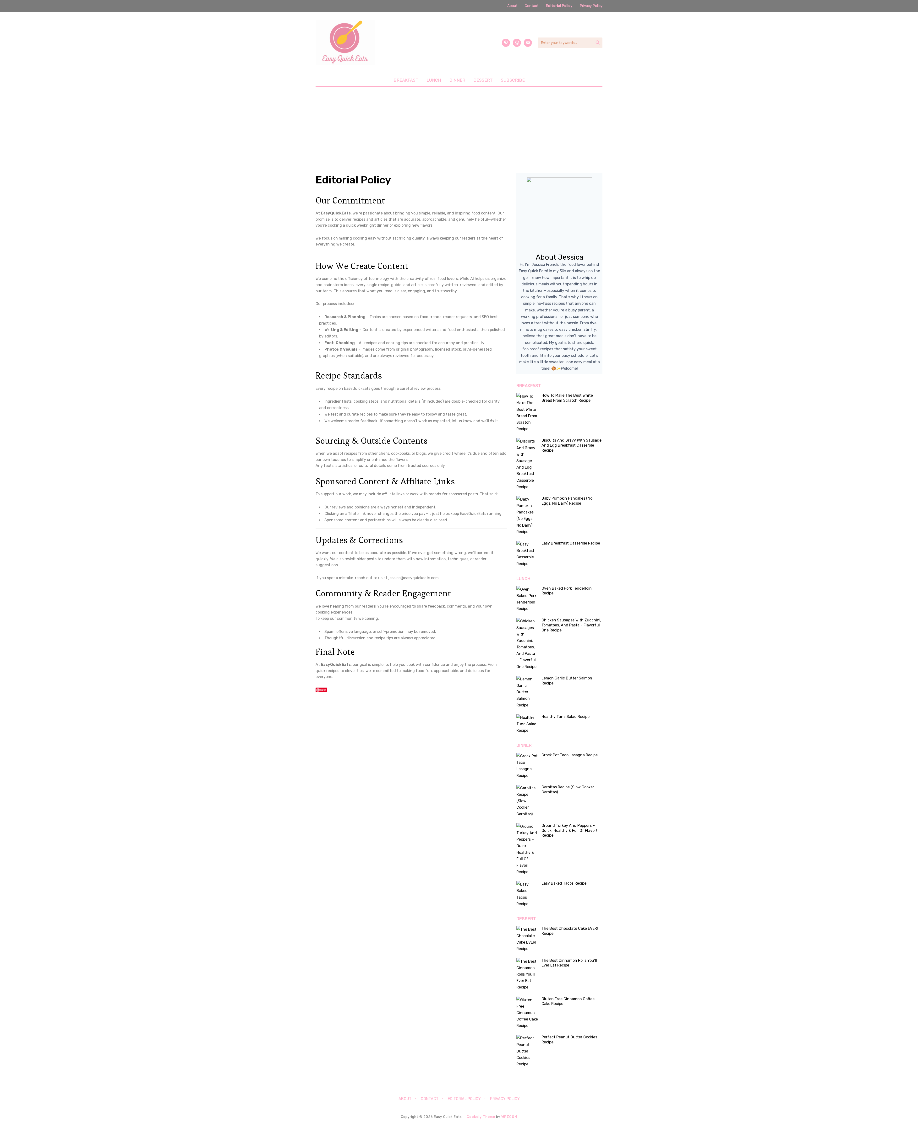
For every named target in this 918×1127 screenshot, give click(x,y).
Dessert (483, 80)
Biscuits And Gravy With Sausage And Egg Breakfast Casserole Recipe (571, 445)
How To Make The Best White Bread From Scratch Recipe (567, 398)
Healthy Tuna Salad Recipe (565, 716)
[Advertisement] (459, 129)
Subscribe (513, 80)
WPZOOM (509, 1117)
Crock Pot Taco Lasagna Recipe (569, 755)
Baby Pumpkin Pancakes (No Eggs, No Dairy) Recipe (566, 501)
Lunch (433, 80)
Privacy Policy (591, 6)
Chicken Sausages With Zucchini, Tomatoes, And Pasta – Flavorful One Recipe (571, 625)
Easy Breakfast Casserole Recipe (570, 543)
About (512, 6)
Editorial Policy (559, 6)
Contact (532, 6)
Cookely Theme (481, 1117)
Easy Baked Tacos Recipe (563, 883)
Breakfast (405, 80)
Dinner (457, 80)
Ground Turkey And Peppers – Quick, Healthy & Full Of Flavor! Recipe (569, 830)
